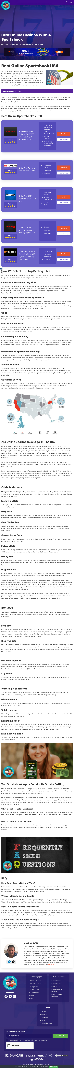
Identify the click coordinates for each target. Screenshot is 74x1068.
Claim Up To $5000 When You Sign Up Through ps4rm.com (27, 230)
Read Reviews (63, 139)
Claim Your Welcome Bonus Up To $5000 (27, 169)
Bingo (31, 998)
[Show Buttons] (1, 268)
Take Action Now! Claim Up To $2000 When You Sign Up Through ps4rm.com (27, 135)
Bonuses (31, 995)
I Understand (53, 1066)
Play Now (64, 134)
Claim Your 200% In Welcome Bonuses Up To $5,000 (27, 198)
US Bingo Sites (33, 987)
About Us (43, 1011)
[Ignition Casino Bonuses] (37, 49)
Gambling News (56, 987)
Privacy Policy (44, 1017)
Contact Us (43, 1014)
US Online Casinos (35, 981)
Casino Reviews (56, 981)
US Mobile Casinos (35, 984)
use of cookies (44, 1066)
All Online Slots (34, 993)
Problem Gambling (46, 1023)
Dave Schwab (31, 943)
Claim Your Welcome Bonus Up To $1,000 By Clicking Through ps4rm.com (27, 255)
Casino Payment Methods (56, 990)
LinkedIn (51, 964)
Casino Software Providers (56, 995)
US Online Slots (34, 990)
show (19, 91)
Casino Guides (56, 984)
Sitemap (42, 1020)
